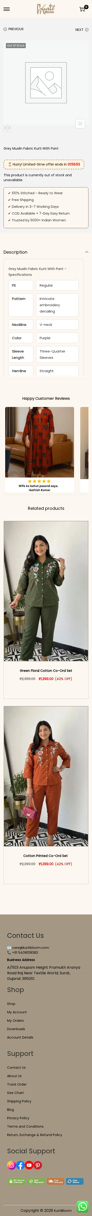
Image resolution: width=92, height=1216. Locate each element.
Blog (10, 1109)
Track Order (17, 1084)
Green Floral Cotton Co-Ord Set (46, 670)
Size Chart (15, 1092)
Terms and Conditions (25, 1126)
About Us (14, 1076)
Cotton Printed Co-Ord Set (46, 855)
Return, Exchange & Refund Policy (34, 1135)
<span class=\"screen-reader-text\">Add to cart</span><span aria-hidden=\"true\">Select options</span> (48, 688)
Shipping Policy (19, 1101)
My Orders (15, 1020)
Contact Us (16, 1067)
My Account (17, 1012)
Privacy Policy (18, 1118)
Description (15, 252)
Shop (11, 1003)
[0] (82, 9)
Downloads (16, 1029)
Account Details (20, 1037)
